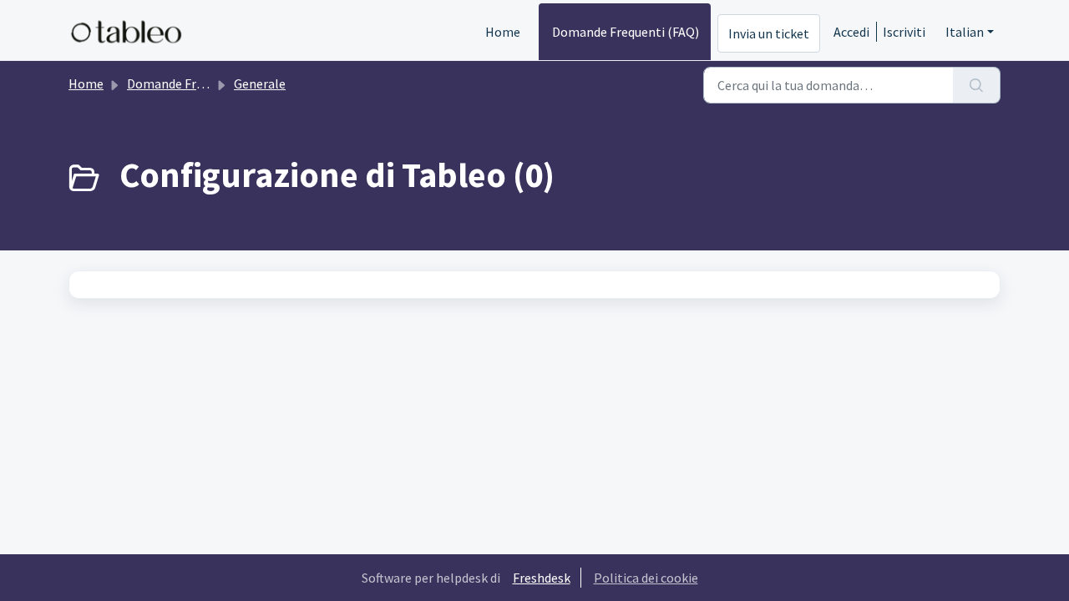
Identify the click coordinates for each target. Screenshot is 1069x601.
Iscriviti (904, 31)
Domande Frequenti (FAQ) (625, 31)
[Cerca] (977, 85)
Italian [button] (964, 31)
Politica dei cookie (646, 577)
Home (502, 31)
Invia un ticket (768, 33)
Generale (260, 83)
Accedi (851, 31)
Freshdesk (541, 577)
